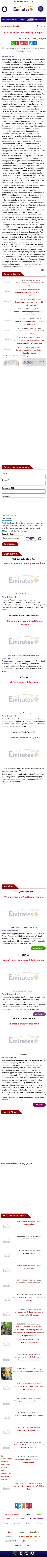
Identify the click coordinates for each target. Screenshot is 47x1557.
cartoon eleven (29, 1239)
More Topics (38, 948)
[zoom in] (37, 26)
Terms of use (7, 521)
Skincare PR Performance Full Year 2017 (29, 1372)
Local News (6, 26)
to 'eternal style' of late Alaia (24, 1024)
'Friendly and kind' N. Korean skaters (24, 897)
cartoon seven (29, 1253)
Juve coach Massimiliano (29, 1342)
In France (24, 677)
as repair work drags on (24, 732)
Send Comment (10, 544)
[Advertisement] (23, 392)
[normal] (40, 26)
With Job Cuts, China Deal (23, 559)
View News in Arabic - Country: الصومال (17, 356)
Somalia (16, 26)
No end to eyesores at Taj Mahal (25, 737)
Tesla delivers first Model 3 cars (29, 1430)
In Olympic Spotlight (24, 892)
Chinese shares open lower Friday (29, 1415)
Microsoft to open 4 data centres (25, 682)
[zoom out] (44, 26)
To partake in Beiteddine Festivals (24, 616)
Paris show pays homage (24, 1018)
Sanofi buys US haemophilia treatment (23, 960)
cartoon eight (29, 1224)
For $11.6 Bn (23, 955)
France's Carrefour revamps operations (24, 563)
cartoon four (29, 1268)
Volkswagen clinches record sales (29, 1283)
